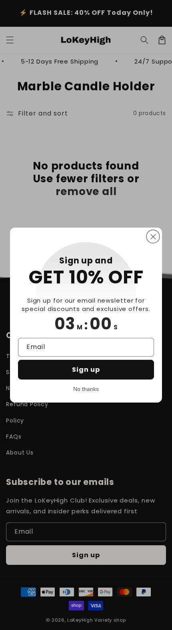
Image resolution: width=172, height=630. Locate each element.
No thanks (86, 389)
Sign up (86, 369)
